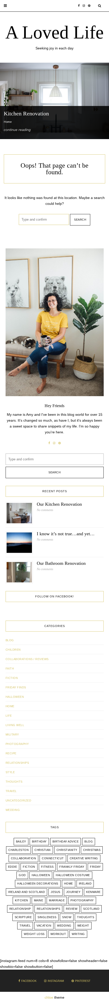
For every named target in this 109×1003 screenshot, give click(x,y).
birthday (39, 841)
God (22, 875)
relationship (20, 908)
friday (95, 866)
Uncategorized (18, 800)
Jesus (55, 891)
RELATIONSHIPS (17, 762)
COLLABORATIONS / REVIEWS (27, 659)
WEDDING (13, 809)
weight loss (34, 933)
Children (13, 649)
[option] (54, 101)
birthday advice (65, 841)
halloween (41, 875)
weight (83, 925)
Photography (82, 900)
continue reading (17, 130)
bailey (21, 841)
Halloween (15, 696)
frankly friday (71, 866)
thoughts (85, 917)
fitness (47, 866)
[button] (5, 6)
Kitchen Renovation (26, 113)
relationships (48, 908)
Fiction (12, 677)
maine (38, 900)
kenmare (93, 891)
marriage (57, 900)
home (68, 883)
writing (78, 933)
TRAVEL (11, 791)
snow (66, 917)
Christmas (92, 849)
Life (9, 715)
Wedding (64, 925)
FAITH (10, 668)
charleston (18, 849)
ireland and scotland (26, 891)
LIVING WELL (15, 725)
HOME (10, 706)
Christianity (67, 849)
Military (12, 734)
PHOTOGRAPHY (17, 743)
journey (73, 891)
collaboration (23, 858)
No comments (45, 510)
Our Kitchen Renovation (59, 504)
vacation (44, 925)
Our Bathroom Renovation (61, 563)
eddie (12, 866)
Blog (10, 640)
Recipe (11, 753)
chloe (49, 997)
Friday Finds (16, 687)
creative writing (84, 858)
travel (25, 925)
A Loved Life (54, 32)
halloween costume (73, 875)
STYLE (10, 772)
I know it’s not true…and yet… (66, 533)
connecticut (53, 858)
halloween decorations (37, 883)
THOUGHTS (14, 781)
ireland (85, 883)
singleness (47, 917)
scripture (23, 917)
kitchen (21, 900)
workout (58, 933)
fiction (29, 866)
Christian (42, 849)
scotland (91, 908)
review (71, 908)
